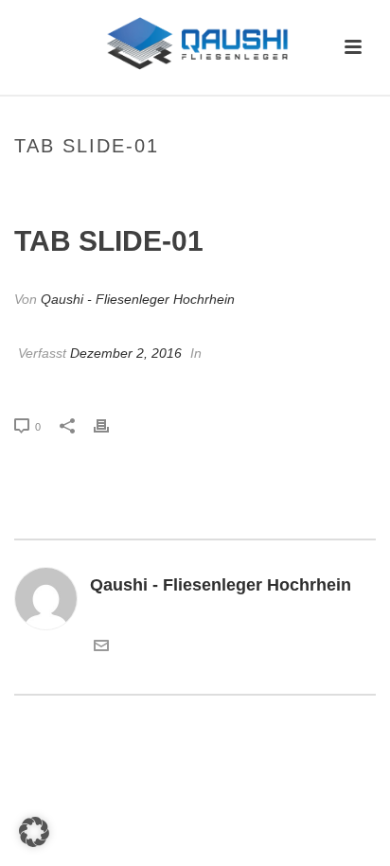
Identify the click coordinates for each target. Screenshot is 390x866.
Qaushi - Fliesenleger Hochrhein (138, 299)
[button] (34, 832)
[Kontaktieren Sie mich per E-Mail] (101, 647)
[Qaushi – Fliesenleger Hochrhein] (195, 42)
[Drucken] (111, 425)
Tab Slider (173, 186)
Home (114, 186)
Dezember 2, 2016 (126, 353)
